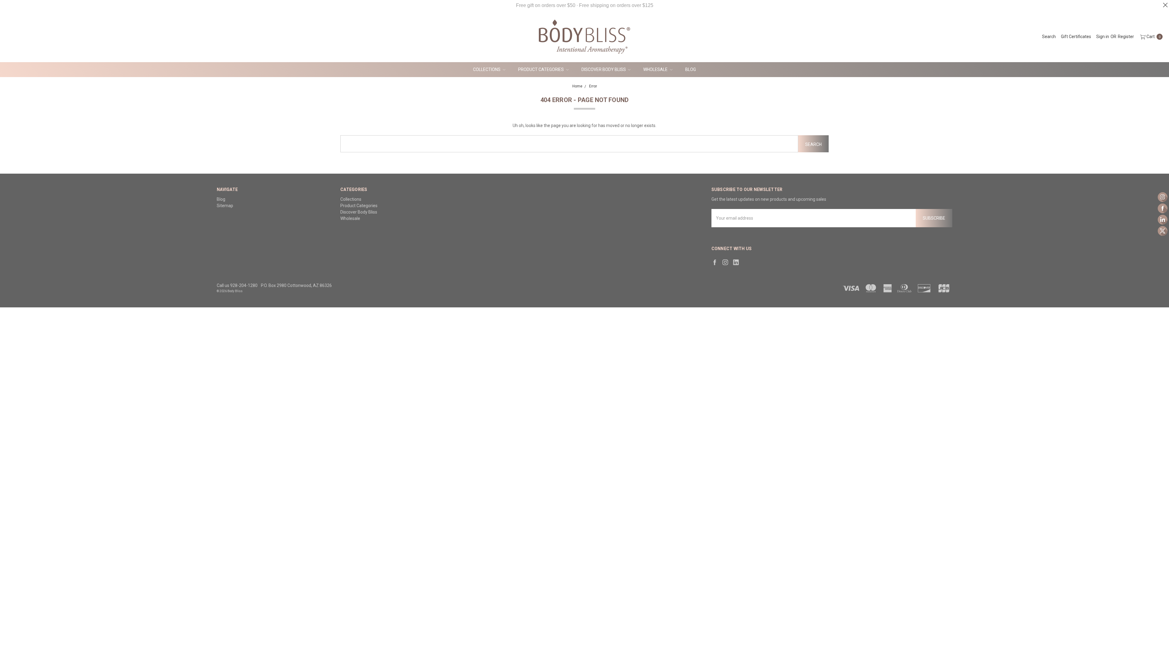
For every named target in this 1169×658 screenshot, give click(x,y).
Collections (487, 69)
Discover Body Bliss (604, 69)
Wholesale (656, 69)
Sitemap (225, 205)
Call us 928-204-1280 (237, 285)
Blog (690, 69)
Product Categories (541, 69)
